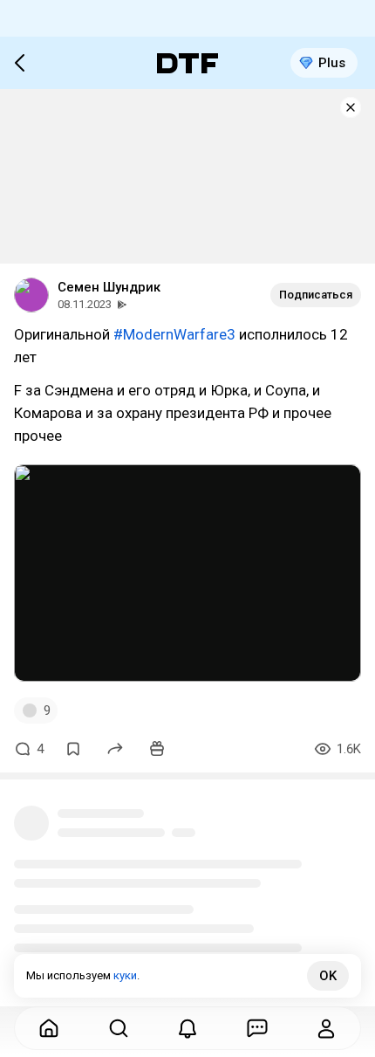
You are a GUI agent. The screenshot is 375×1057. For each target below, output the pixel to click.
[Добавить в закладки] (73, 749)
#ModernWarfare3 (174, 334)
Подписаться (315, 294)
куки (125, 975)
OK (328, 976)
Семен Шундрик (109, 287)
